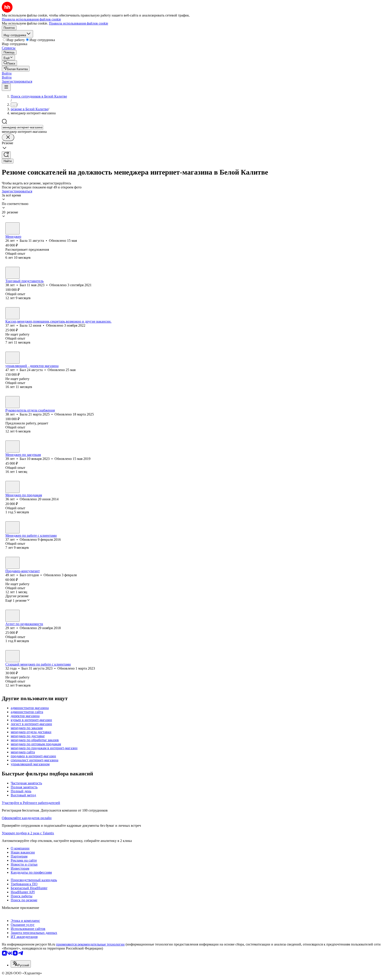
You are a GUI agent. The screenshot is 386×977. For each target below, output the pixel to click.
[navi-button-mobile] (6, 87)
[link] (9, 63)
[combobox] (22, 127)
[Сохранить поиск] (6, 155)
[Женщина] (12, 228)
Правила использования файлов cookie (78, 23)
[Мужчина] (12, 273)
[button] (7, 73)
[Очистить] (8, 137)
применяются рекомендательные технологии (90, 944)
